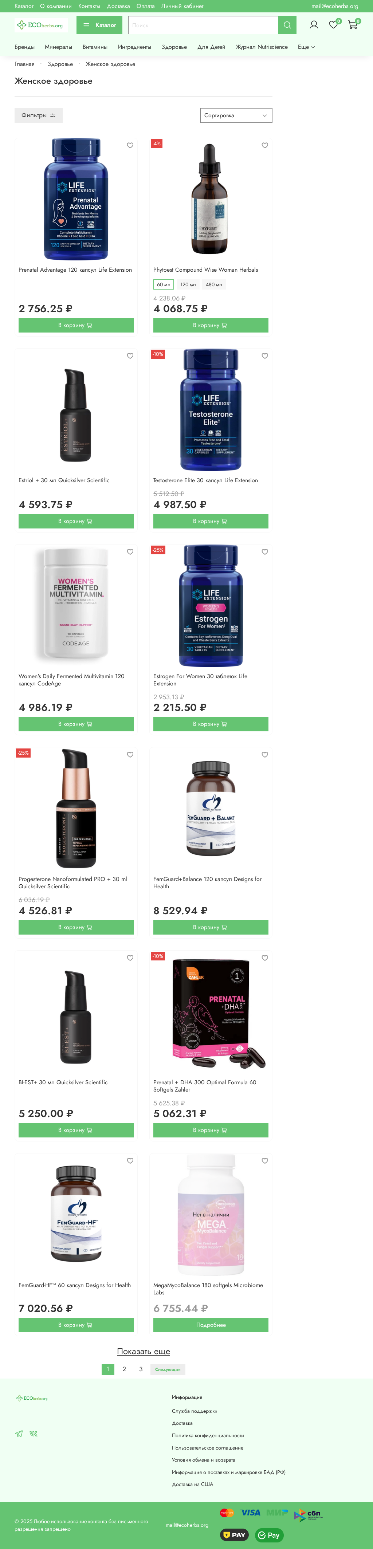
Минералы (58, 47)
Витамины (95, 47)
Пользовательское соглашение (207, 1447)
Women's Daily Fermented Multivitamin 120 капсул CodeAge (72, 680)
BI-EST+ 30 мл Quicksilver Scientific (63, 1082)
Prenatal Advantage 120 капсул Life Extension (75, 270)
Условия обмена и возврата (203, 1459)
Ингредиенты (134, 47)
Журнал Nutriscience (262, 47)
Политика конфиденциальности (208, 1435)
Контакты (89, 6)
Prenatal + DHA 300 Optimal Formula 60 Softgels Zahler (204, 1086)
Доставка (118, 6)
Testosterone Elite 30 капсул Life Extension (205, 480)
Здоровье (174, 47)
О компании (56, 6)
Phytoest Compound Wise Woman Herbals (205, 270)
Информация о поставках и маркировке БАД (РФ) (229, 1472)
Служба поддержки (194, 1411)
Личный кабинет (182, 6)
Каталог (24, 6)
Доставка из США (192, 1484)
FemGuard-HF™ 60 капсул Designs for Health (75, 1285)
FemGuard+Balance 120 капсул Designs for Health (207, 883)
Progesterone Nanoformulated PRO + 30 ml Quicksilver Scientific (73, 883)
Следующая (168, 1369)
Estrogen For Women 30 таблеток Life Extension (200, 680)
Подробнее (211, 1325)
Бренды (25, 47)
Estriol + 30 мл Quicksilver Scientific (64, 480)
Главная (25, 64)
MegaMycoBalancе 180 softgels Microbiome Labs (208, 1289)
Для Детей (211, 47)
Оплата (146, 6)
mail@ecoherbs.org (334, 6)
